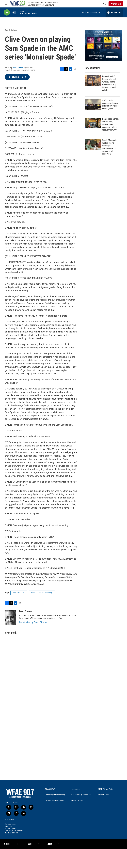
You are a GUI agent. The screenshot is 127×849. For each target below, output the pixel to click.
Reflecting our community (55, 795)
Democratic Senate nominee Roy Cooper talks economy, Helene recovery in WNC (110, 124)
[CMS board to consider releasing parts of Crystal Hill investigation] (93, 104)
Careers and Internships (54, 800)
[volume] (14, 12)
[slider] (18, 12)
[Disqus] (63, 683)
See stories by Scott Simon (33, 622)
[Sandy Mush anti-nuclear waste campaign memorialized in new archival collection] (93, 144)
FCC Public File (77, 800)
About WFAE (50, 789)
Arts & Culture (11, 30)
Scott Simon (18, 67)
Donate (117, 3)
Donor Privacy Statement (81, 795)
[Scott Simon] (10, 617)
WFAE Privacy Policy (105, 789)
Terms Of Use (103, 795)
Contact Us (75, 789)
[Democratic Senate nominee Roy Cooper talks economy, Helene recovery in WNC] (93, 123)
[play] (7, 12)
